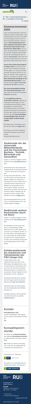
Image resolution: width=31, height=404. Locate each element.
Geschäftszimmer (19, 161)
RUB (7, 17)
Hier (5, 343)
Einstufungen (13, 56)
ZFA (4, 19)
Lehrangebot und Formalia (15, 19)
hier (5, 320)
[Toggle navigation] (26, 11)
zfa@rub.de (20, 126)
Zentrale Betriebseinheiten (18, 17)
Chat (5, 340)
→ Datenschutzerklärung (11, 395)
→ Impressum (7, 394)
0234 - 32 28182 (11, 390)
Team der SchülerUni (18, 282)
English (26, 21)
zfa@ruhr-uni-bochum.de (11, 388)
